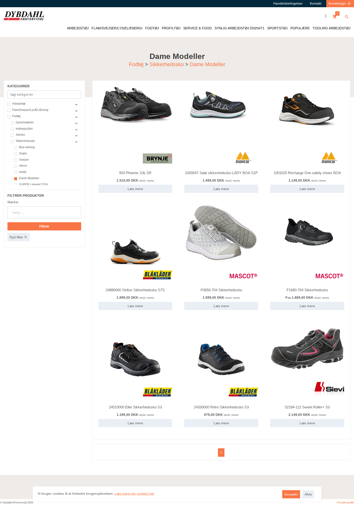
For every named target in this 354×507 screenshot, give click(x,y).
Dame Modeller (207, 64)
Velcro (23, 165)
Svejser (24, 159)
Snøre (23, 153)
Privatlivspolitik (345, 502)
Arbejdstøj (19, 103)
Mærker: (13, 202)
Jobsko (20, 134)
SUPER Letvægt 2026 (33, 184)
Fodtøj (136, 64)
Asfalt (22, 172)
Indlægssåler (24, 128)
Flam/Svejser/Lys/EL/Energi (30, 110)
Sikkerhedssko (167, 64)
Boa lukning (27, 147)
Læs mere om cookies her (134, 493)
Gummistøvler (25, 122)
